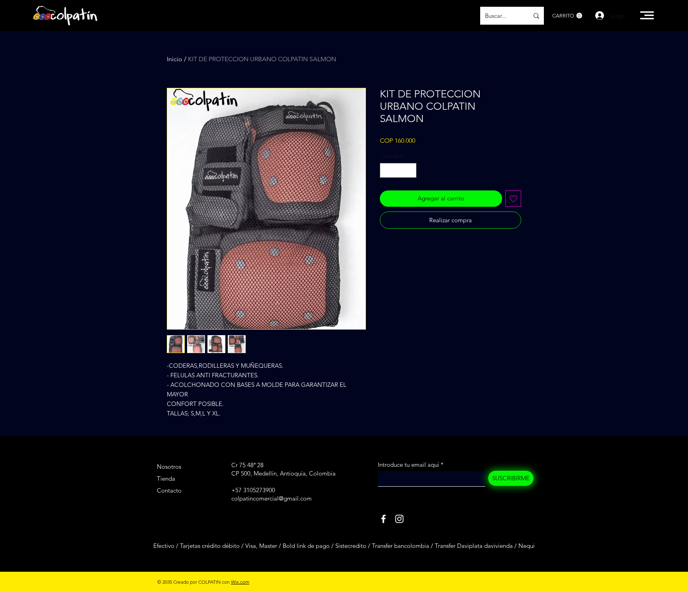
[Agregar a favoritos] (513, 198)
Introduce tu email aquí (408, 465)
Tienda (166, 478)
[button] (567, 16)
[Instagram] (399, 518)
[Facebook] (383, 518)
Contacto (169, 490)
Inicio (174, 59)
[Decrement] (386, 170)
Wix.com (240, 582)
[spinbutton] (398, 170)
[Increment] (410, 170)
